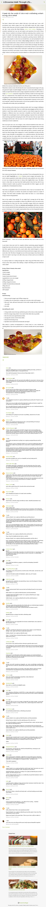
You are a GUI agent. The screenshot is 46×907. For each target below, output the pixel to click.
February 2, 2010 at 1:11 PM (12, 584)
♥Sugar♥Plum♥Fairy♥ (10, 568)
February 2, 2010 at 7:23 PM (12, 649)
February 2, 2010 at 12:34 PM (12, 575)
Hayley (7, 735)
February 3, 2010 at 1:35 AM (12, 679)
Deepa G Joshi (9, 484)
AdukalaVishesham (10, 746)
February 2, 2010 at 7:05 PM (12, 638)
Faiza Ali (8, 789)
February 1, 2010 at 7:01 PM (12, 409)
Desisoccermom (9, 473)
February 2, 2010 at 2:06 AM (12, 495)
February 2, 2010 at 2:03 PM (12, 599)
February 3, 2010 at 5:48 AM (12, 696)
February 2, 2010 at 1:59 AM (12, 488)
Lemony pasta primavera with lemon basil (17, 889)
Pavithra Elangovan (10, 428)
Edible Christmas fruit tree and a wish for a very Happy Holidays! (21, 846)
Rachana (8, 498)
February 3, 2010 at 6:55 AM (12, 705)
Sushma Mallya (9, 456)
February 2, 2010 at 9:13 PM (12, 671)
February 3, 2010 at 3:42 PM (12, 751)
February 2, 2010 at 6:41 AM (12, 511)
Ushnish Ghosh (9, 549)
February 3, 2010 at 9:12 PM (12, 785)
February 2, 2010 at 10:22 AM (12, 557)
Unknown (8, 419)
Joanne (7, 755)
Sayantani (8, 653)
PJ (6, 398)
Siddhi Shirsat (9, 579)
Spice (7, 699)
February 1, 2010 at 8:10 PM (12, 424)
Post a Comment (6, 827)
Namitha (8, 603)
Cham (7, 619)
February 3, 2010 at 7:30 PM (12, 763)
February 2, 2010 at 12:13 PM (12, 565)
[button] (3, 19)
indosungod (8, 505)
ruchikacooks (9, 641)
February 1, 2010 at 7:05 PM (12, 416)
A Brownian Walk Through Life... (17, 2)
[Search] (44, 2)
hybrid (20, 176)
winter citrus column (30, 29)
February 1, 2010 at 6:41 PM (12, 384)
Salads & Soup (5, 357)
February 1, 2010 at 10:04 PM (12, 460)
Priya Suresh (8, 491)
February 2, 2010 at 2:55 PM (12, 609)
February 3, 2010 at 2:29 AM (12, 686)
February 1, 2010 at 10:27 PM (12, 469)
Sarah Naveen (9, 709)
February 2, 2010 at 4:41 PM (12, 616)
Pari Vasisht (8, 387)
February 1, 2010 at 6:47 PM (12, 394)
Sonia (7, 367)
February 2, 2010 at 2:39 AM (12, 502)
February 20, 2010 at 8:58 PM (12, 824)
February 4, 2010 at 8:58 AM (12, 794)
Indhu (7, 781)
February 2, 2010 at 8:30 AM (12, 545)
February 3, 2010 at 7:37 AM (12, 731)
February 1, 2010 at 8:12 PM (12, 435)
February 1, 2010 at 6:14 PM (12, 374)
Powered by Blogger (23, 902)
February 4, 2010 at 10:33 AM (12, 817)
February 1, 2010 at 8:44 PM (12, 453)
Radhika (8, 612)
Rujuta (7, 797)
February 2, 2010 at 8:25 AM (12, 528)
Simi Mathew (9, 412)
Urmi (7, 560)
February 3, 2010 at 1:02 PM (12, 743)
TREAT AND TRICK (10, 463)
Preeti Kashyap (9, 378)
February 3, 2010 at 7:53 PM (12, 777)
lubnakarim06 (9, 683)
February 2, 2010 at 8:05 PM (12, 659)
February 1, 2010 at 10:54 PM (12, 481)
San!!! (7, 690)
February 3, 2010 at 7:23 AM (12, 712)
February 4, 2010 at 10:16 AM (12, 804)
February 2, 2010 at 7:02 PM (12, 624)
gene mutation (9, 93)
